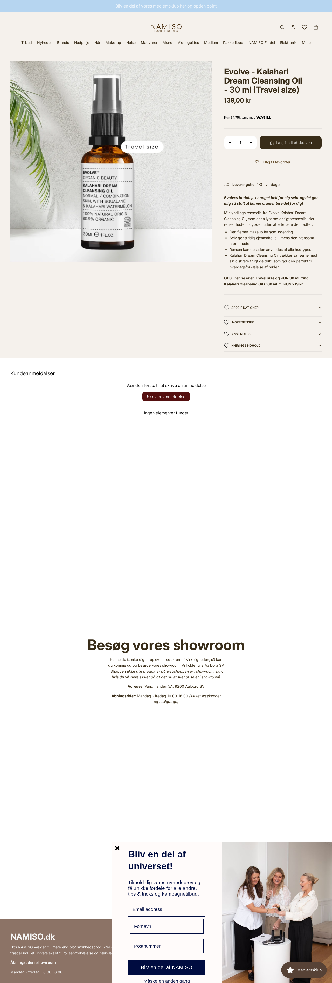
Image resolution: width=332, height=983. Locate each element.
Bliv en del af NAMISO (166, 967)
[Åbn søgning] (282, 27)
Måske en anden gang (167, 981)
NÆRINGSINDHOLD (246, 345)
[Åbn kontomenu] (293, 27)
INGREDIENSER (242, 322)
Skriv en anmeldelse (166, 396)
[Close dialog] (117, 848)
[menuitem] (306, 42)
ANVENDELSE (241, 334)
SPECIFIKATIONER (245, 308)
